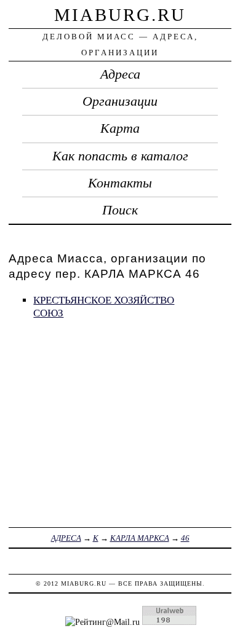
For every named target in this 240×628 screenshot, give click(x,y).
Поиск (120, 210)
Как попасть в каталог (120, 156)
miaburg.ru (120, 15)
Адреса (120, 74)
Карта (120, 128)
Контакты (120, 183)
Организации (120, 101)
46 (185, 538)
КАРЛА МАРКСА (139, 538)
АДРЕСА (66, 538)
